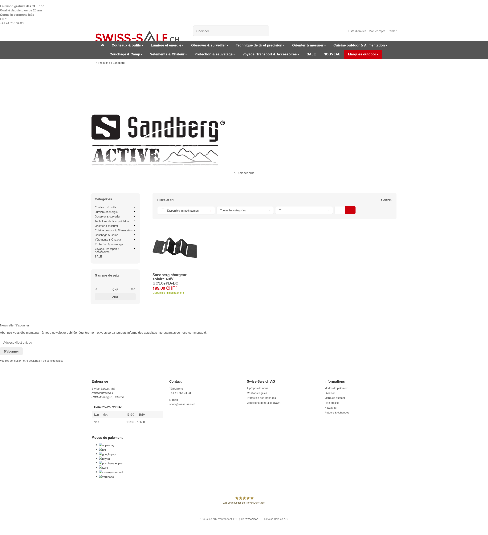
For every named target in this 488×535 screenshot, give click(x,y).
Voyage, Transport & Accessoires (107, 250)
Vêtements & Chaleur (108, 239)
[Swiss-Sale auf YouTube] (179, 411)
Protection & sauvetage (109, 244)
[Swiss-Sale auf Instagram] (188, 411)
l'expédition (251, 519)
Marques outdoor (362, 54)
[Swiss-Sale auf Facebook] (170, 411)
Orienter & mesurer (106, 225)
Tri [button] (280, 210)
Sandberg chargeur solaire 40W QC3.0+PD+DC (169, 279)
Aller (115, 296)
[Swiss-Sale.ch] (137, 36)
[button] (274, 210)
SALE (98, 256)
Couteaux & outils (105, 207)
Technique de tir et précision (112, 221)
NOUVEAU (331, 54)
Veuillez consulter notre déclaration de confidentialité (31, 360)
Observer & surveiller (107, 216)
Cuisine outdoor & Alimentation (113, 230)
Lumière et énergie (106, 211)
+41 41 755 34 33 (12, 23)
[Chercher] (264, 31)
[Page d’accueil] (93, 62)
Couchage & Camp (106, 234)
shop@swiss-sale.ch (182, 404)
